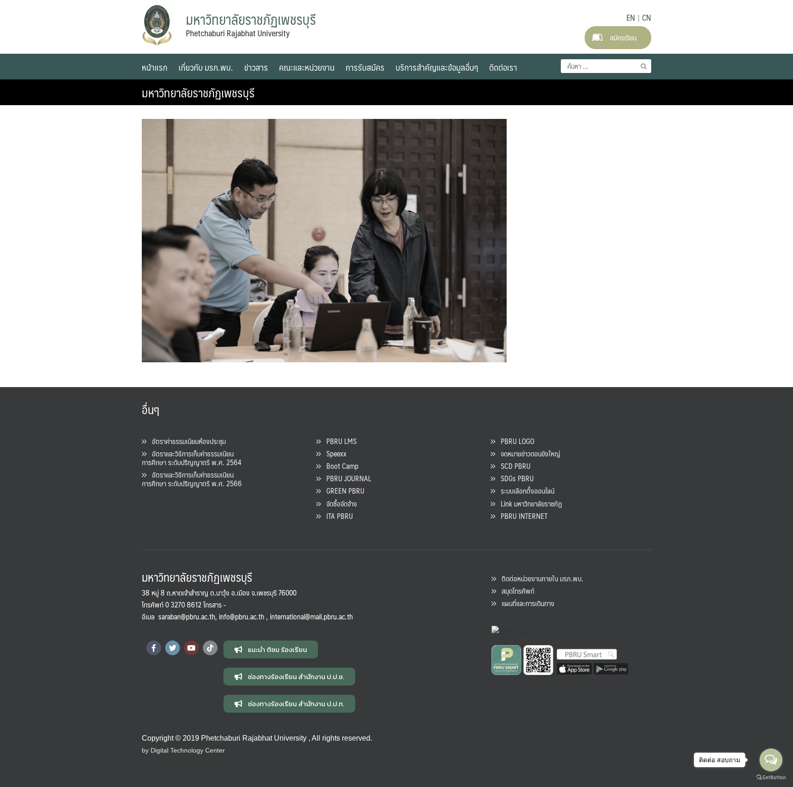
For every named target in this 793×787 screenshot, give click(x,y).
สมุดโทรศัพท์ (515, 591)
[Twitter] (172, 648)
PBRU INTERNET (521, 516)
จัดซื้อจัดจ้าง (339, 503)
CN (646, 17)
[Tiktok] (210, 648)
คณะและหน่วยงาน (307, 67)
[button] (270, 649)
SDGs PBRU (514, 478)
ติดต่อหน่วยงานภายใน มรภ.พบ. (539, 578)
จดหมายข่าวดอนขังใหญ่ (527, 453)
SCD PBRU (513, 466)
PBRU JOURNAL (346, 478)
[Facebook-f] (153, 648)
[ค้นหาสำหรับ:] (606, 66)
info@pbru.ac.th (241, 616)
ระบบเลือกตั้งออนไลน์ (524, 490)
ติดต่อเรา (503, 67)
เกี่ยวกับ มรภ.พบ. (206, 67)
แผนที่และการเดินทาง (525, 603)
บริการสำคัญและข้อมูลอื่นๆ (437, 67)
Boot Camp (339, 466)
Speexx (333, 453)
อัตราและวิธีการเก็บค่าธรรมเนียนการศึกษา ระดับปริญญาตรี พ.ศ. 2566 (192, 478)
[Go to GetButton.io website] (771, 778)
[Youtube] (191, 648)
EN (630, 17)
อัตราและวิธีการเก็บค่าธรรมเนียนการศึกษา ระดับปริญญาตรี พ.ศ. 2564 (191, 457)
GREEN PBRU (342, 490)
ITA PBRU (337, 516)
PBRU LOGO (514, 441)
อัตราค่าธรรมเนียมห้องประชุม (186, 441)
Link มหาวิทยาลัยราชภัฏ (528, 503)
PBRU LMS (339, 441)
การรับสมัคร (365, 67)
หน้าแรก (155, 67)
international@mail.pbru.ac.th (311, 616)
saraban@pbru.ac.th (186, 616)
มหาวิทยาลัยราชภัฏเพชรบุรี (198, 92)
